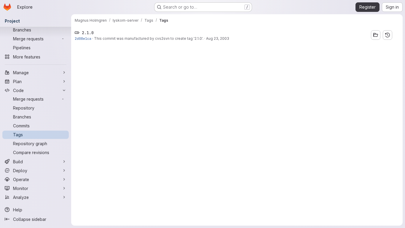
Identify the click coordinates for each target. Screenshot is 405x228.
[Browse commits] (387, 35)
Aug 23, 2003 (217, 38)
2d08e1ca (83, 38)
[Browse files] (375, 35)
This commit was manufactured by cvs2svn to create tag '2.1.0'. (148, 38)
